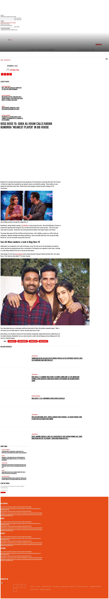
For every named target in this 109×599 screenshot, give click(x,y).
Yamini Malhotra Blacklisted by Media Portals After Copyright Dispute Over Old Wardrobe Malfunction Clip (57, 359)
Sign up (3, 492)
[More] (44, 175)
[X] (8, 74)
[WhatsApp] (38, 175)
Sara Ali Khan (24, 225)
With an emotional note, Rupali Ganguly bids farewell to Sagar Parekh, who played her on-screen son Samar (57, 418)
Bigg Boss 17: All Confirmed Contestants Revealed (48, 398)
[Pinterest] (34, 175)
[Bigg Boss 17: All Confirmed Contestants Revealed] (15, 397)
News (3, 106)
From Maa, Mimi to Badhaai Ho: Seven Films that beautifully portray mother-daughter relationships (14, 452)
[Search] (93, 49)
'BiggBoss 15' (7, 60)
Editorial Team (14, 70)
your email (16, 26)
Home (2, 60)
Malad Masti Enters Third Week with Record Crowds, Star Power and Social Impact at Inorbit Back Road (12, 98)
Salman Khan (33, 341)
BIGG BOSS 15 (12, 341)
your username (17, 18)
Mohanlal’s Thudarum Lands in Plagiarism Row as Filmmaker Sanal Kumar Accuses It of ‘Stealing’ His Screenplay (13, 459)
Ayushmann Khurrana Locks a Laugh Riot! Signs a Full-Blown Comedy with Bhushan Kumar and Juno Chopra (14, 478)
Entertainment (6, 95)
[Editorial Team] (8, 69)
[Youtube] (10, 74)
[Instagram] (5, 74)
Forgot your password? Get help (8, 22)
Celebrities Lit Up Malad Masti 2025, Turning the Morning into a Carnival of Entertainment (12, 118)
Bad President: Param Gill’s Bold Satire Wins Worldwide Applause (10, 108)
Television (35, 355)
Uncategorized (6, 86)
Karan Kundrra (19, 254)
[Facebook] (2, 74)
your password (17, 19)
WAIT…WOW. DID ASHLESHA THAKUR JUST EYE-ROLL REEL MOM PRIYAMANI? (12, 88)
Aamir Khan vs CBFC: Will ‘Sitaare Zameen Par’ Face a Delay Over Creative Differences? (13, 472)
